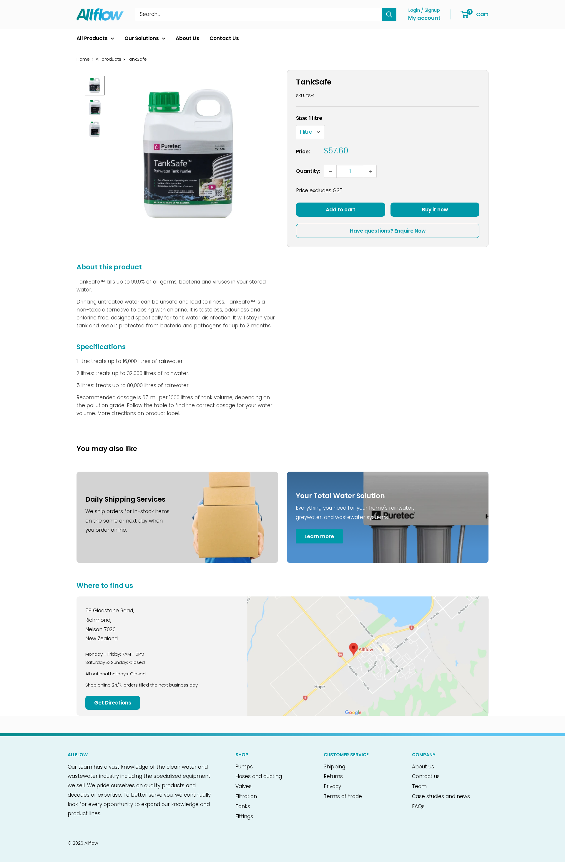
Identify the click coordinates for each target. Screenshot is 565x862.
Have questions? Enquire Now (388, 231)
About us (423, 766)
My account (424, 17)
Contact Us (224, 38)
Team (419, 786)
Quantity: (308, 171)
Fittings (244, 816)
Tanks (242, 806)
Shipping (334, 766)
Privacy (332, 786)
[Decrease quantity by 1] (330, 171)
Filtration (246, 796)
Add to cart (340, 209)
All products (108, 59)
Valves (243, 786)
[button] (94, 85)
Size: (309, 118)
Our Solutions (141, 38)
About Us (187, 38)
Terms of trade (343, 796)
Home (83, 59)
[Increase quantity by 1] (370, 171)
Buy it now (435, 209)
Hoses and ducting (258, 776)
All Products (92, 38)
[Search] (389, 14)
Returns (333, 776)
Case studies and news (441, 796)
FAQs (418, 806)
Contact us (426, 776)
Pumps (244, 766)
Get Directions (112, 702)
